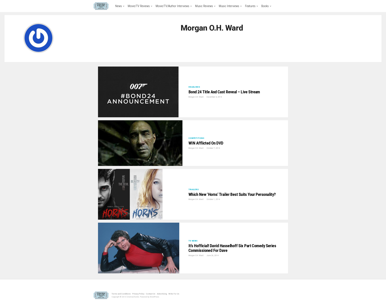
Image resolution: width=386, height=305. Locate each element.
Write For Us (173, 294)
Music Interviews (229, 6)
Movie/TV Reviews (139, 6)
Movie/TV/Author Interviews (172, 6)
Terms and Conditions (121, 294)
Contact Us (150, 294)
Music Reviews (204, 6)
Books (265, 6)
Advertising (162, 294)
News (118, 6)
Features (250, 6)
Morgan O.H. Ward (195, 97)
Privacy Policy (138, 294)
